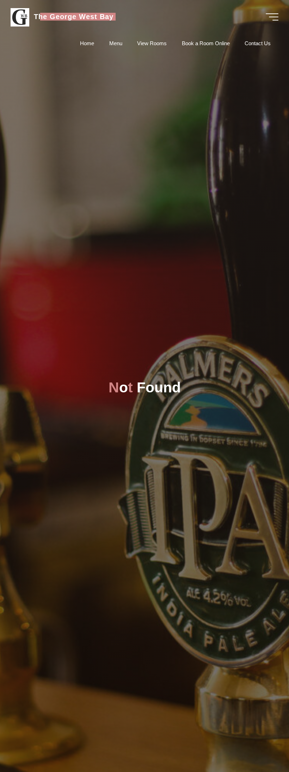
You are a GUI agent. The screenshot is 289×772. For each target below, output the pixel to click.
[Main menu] (272, 16)
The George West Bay (73, 16)
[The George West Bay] (20, 17)
